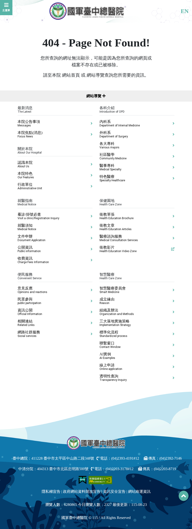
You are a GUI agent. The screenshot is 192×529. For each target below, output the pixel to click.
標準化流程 (113, 334)
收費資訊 (33, 260)
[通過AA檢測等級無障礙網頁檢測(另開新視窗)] (100, 480)
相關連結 (26, 323)
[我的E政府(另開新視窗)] (83, 480)
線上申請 (111, 367)
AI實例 (107, 356)
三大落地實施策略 (115, 323)
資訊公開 (30, 312)
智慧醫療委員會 (113, 290)
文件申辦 (31, 238)
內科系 (120, 123)
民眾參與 (29, 301)
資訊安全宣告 (114, 491)
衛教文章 (116, 227)
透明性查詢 (113, 378)
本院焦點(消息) (30, 134)
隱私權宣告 (51, 491)
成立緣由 (107, 301)
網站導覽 (94, 96)
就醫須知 (27, 227)
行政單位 (30, 186)
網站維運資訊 (139, 491)
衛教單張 (116, 216)
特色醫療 (112, 178)
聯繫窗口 (110, 345)
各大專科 (109, 145)
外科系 (114, 134)
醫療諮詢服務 (119, 238)
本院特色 (26, 175)
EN (184, 11)
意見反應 (32, 290)
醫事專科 (110, 167)
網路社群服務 (29, 334)
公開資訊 (29, 249)
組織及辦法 (117, 312)
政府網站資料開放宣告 (81, 491)
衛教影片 (118, 249)
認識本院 (25, 164)
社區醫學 (113, 156)
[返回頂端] (183, 496)
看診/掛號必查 (38, 216)
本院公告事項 (29, 123)
